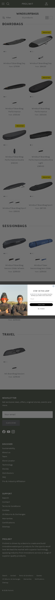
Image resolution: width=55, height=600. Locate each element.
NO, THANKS (41, 308)
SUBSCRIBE (41, 304)
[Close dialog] (53, 286)
